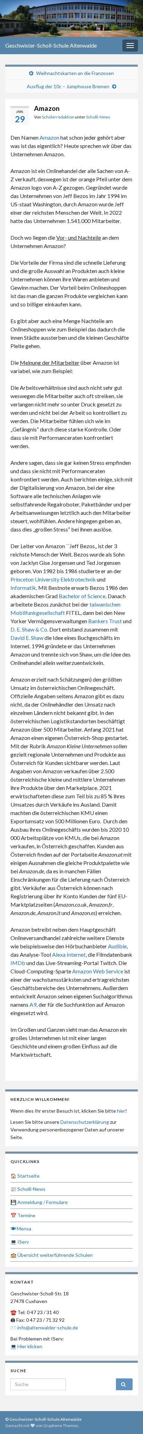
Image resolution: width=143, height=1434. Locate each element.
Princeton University (34, 579)
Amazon (49, 137)
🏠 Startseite (25, 1176)
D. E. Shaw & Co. (29, 629)
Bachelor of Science (82, 596)
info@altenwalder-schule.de (47, 1327)
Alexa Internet (69, 954)
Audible (117, 946)
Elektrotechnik (78, 579)
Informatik (23, 587)
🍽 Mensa (20, 1228)
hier (121, 1111)
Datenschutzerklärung (84, 1122)
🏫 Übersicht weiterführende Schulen (51, 1255)
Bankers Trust (105, 621)
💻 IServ (19, 1242)
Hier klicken (29, 1346)
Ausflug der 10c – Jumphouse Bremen (68, 86)
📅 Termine (22, 1215)
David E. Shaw (26, 637)
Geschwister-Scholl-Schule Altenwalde (51, 45)
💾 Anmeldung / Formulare (39, 1202)
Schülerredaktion (58, 117)
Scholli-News (98, 117)
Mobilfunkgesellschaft (37, 612)
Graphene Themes (60, 1425)
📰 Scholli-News (27, 1189)
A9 (33, 1004)
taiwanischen (105, 604)
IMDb (17, 962)
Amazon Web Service (97, 971)
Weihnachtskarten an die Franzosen (75, 73)
